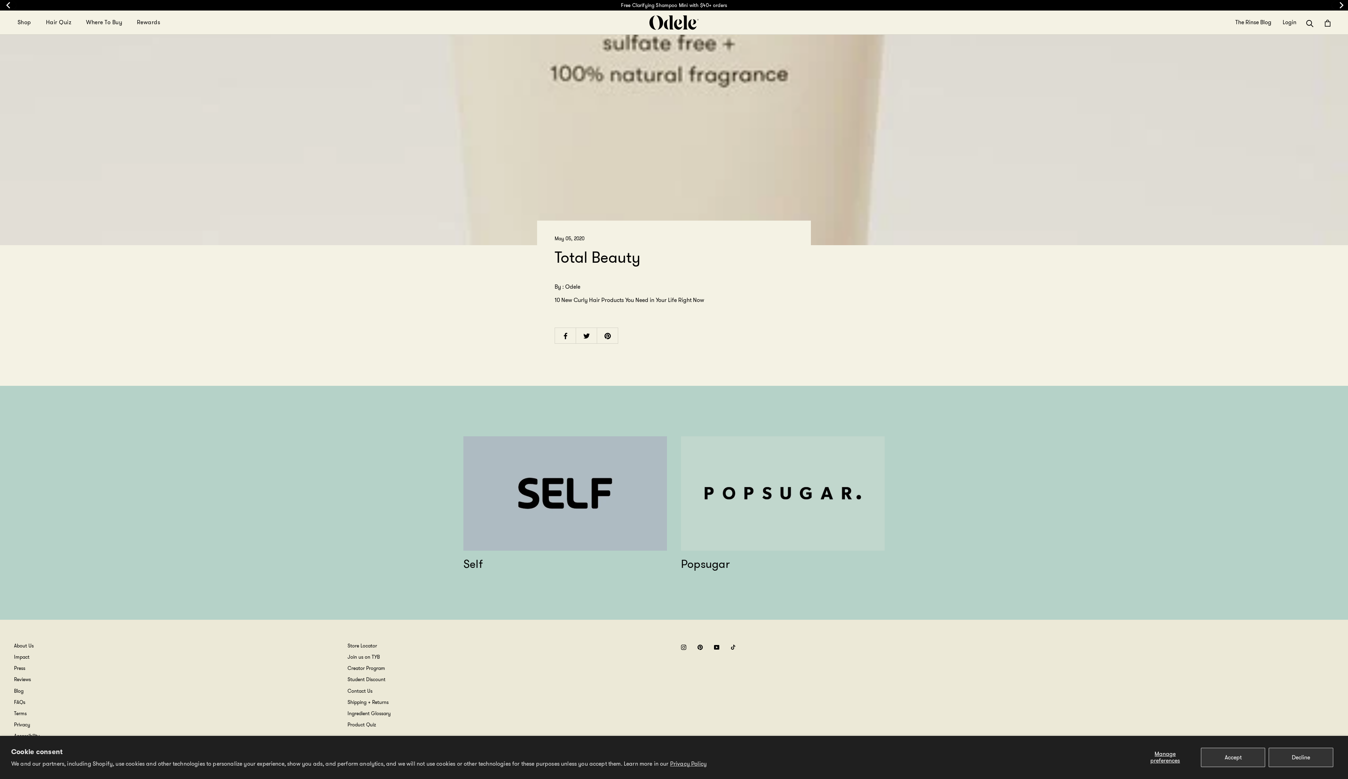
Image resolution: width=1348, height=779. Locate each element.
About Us (24, 645)
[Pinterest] (700, 647)
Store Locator (362, 645)
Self (473, 564)
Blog (19, 690)
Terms (20, 713)
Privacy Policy (688, 764)
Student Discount (366, 679)
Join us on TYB (364, 656)
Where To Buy (104, 22)
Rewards (148, 22)
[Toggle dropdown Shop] (35, 22)
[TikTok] (733, 647)
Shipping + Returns (368, 702)
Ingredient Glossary (369, 713)
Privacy (22, 724)
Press (19, 668)
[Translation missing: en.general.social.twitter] (586, 335)
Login (1289, 22)
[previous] (8, 5)
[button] (1310, 23)
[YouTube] (716, 647)
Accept (1233, 757)
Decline (1301, 757)
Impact (21, 656)
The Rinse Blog (1253, 22)
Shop (24, 22)
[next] (1340, 5)
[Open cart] (1327, 23)
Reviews (22, 679)
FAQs (19, 702)
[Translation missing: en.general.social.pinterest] (607, 335)
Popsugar (705, 564)
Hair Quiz (58, 22)
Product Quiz (362, 724)
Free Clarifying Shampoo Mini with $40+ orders (674, 5)
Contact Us (360, 690)
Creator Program (366, 668)
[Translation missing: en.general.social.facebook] (565, 335)
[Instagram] (683, 647)
